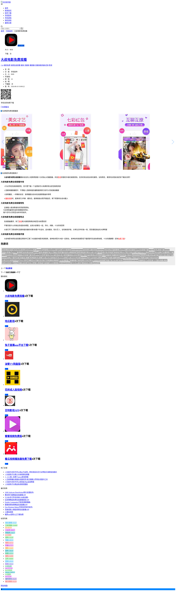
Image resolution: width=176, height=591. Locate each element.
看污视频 (10, 581)
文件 (9, 558)
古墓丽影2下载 (168, 252)
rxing (99, 255)
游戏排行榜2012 (119, 252)
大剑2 (16, 250)
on (8, 568)
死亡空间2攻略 (131, 252)
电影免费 (7, 65)
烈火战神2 (158, 252)
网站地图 (4, 586)
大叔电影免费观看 (14, 59)
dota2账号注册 (57, 250)
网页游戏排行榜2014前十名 (87, 252)
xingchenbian (128, 260)
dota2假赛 (33, 250)
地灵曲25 (129, 258)
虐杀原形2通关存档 (90, 250)
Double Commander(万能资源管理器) (17, 502)
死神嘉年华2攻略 (36, 258)
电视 (9, 543)
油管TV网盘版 (12, 364)
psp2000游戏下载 (142, 250)
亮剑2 (130, 255)
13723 (167, 250)
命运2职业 (108, 250)
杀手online (35, 255)
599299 (142, 255)
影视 (50, 65)
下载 (6, 301)
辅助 (9, 548)
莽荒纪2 (80, 255)
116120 (67, 263)
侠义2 (51, 252)
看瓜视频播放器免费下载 (18, 459)
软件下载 (8, 13)
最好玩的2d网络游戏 (69, 252)
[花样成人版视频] (12, 385)
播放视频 (8, 198)
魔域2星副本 (106, 255)
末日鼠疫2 (132, 250)
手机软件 (8, 15)
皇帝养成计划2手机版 (105, 252)
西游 (9, 561)
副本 (9, 551)
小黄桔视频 (9, 512)
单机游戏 (8, 20)
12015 (62, 263)
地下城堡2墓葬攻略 (113, 258)
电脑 (9, 540)
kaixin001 (96, 263)
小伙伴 (10, 530)
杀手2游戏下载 (159, 250)
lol (8, 527)
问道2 (108, 260)
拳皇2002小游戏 (143, 252)
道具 (9, 537)
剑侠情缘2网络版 (52, 260)
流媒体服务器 (40, 65)
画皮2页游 (57, 252)
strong (10, 572)
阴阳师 (10, 533)
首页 (6, 8)
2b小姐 (53, 255)
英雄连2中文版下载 (24, 255)
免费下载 (21, 45)
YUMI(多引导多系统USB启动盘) (16, 497)
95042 (4, 258)
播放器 (32, 65)
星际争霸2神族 (161, 260)
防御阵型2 (142, 260)
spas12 (123, 258)
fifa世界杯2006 (24, 250)
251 (3, 255)
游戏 (20, 221)
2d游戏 (65, 258)
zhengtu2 (101, 250)
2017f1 (135, 260)
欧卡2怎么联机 (75, 263)
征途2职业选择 (28, 252)
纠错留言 (5, 107)
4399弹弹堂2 (54, 263)
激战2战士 (136, 258)
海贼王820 (32, 260)
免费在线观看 (15, 65)
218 (104, 258)
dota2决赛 (124, 250)
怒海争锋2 (123, 255)
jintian (16, 263)
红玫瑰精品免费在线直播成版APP (17, 500)
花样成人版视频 (13, 389)
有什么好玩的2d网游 (94, 258)
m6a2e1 (83, 258)
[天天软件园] (6, 2)
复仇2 (48, 255)
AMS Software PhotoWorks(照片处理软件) (19, 492)
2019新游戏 (67, 250)
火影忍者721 (151, 260)
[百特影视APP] (10, 405)
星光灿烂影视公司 (90, 255)
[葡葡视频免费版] (12, 431)
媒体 (22, 65)
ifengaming (136, 255)
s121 (15, 255)
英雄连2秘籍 (24, 258)
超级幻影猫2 (6, 252)
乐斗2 (60, 258)
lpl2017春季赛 (17, 252)
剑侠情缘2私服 (7, 250)
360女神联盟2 (64, 260)
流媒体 (26, 65)
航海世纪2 (9, 255)
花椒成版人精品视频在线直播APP (17, 509)
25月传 (42, 255)
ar (8, 535)
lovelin (152, 252)
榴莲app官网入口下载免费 (14, 514)
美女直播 (10, 523)
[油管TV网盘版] (9, 359)
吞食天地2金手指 (152, 255)
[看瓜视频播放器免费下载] (11, 454)
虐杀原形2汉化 (83, 260)
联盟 (9, 553)
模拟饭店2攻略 (87, 263)
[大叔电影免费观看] (11, 291)
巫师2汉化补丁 (7, 263)
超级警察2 (116, 250)
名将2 (121, 260)
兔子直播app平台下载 (16, 345)
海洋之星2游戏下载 (166, 255)
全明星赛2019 (46, 250)
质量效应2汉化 (71, 255)
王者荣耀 (11, 525)
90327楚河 (24, 260)
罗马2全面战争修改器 (97, 260)
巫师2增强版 (43, 252)
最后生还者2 (40, 260)
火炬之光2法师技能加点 (10, 260)
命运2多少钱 (61, 255)
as (8, 576)
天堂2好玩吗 (153, 258)
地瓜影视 (9, 268)
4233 (39, 250)
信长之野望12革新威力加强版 (38, 263)
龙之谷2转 (114, 260)
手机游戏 (8, 18)
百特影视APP (12, 410)
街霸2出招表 (22, 263)
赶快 (46, 65)
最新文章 (8, 23)
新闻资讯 (8, 10)
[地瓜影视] (12, 316)
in (2, 65)
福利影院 (10, 579)
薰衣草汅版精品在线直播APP (15, 495)
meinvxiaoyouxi (77, 250)
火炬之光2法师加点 (50, 258)
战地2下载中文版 (13, 258)
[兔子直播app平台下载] (11, 340)
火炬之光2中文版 (74, 258)
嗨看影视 (115, 255)
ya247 (36, 252)
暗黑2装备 (145, 258)
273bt (151, 250)
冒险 (9, 556)
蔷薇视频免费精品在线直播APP (16, 505)
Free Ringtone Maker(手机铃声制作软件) (19, 507)
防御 (9, 545)
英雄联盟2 (73, 260)
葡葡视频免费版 (13, 436)
